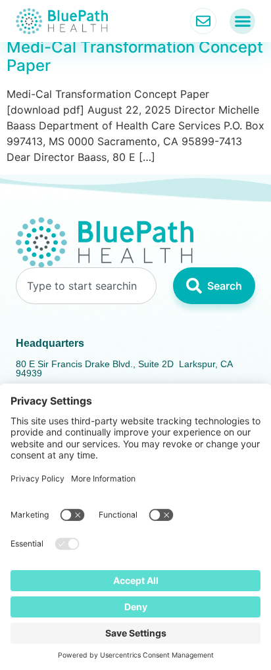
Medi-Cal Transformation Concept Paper (135, 56)
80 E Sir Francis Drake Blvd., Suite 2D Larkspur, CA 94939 (124, 368)
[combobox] (86, 285)
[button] (242, 21)
